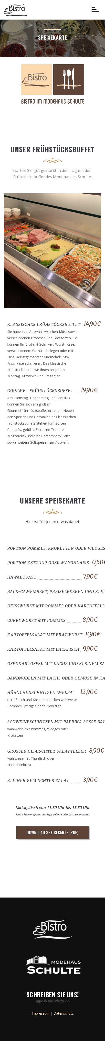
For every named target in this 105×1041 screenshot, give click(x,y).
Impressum (41, 1013)
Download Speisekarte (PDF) (52, 832)
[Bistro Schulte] (16, 9)
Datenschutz (63, 1013)
